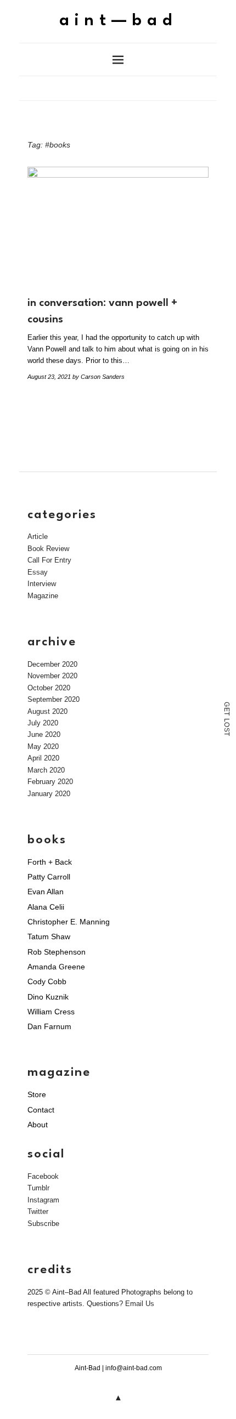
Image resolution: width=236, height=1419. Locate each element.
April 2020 (43, 758)
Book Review (48, 548)
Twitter (37, 1211)
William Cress (51, 1011)
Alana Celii (45, 907)
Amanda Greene (56, 966)
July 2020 (42, 723)
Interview (41, 584)
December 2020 (52, 664)
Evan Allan (45, 891)
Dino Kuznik (48, 996)
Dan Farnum (49, 1026)
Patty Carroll (48, 876)
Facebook (43, 1176)
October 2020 (48, 688)
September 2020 (53, 699)
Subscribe (43, 1223)
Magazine (42, 596)
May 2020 (43, 746)
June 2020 (43, 734)
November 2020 (52, 676)
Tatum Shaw (48, 936)
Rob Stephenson (56, 951)
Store (36, 1094)
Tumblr (38, 1188)
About (37, 1124)
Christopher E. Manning (68, 921)
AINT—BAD (118, 21)
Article (37, 536)
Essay (37, 572)
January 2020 (48, 794)
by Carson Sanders (98, 376)
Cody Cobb (46, 981)
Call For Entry (49, 560)
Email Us (139, 1303)
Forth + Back (49, 862)
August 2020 (47, 711)
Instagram (43, 1200)
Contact (40, 1109)
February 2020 (50, 781)
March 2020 (46, 770)
